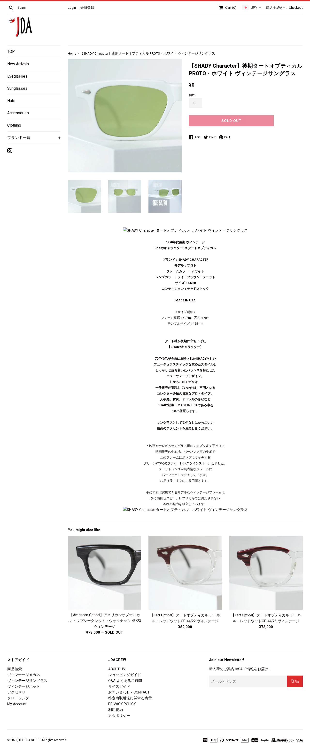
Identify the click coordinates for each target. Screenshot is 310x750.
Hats (11, 100)
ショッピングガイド (124, 675)
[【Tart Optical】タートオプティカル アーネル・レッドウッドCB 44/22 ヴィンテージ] (185, 573)
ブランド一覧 (34, 137)
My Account (16, 704)
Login (72, 7)
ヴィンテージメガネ (23, 675)
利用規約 (115, 710)
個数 (192, 95)
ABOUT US (116, 669)
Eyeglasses (17, 76)
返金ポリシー (119, 715)
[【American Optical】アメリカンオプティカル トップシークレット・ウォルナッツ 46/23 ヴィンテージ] (104, 573)
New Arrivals (18, 64)
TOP (11, 51)
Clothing (14, 125)
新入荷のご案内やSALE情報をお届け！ (240, 669)
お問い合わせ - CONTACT (129, 692)
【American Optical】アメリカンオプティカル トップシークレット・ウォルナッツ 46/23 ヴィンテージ (104, 621)
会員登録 (87, 7)
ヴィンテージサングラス (27, 680)
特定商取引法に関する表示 (130, 698)
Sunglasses (17, 88)
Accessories (18, 113)
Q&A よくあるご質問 (125, 680)
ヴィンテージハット (23, 686)
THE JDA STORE (29, 740)
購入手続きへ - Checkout (284, 7)
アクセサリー (18, 692)
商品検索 (14, 669)
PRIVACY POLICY (122, 704)
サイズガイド (119, 686)
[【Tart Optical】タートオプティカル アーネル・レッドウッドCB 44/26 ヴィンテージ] (266, 573)
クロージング (18, 698)
